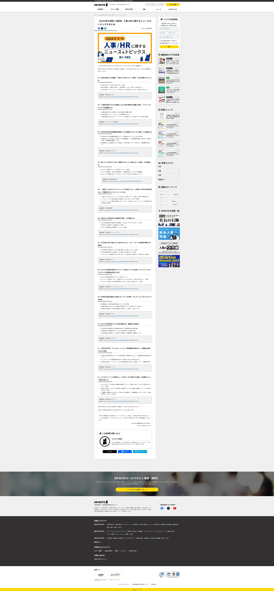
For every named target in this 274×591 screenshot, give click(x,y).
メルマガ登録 (172, 4)
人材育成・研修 (170, 531)
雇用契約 (175, 204)
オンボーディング (165, 198)
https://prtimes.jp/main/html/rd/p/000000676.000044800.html (124, 181)
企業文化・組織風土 (137, 531)
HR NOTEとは (132, 551)
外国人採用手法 (144, 524)
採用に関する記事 (99, 524)
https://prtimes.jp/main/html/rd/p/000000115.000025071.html (120, 234)
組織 (159, 171)
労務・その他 (165, 538)
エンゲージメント (165, 204)
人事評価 (129, 531)
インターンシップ (165, 191)
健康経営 (176, 194)
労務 (159, 175)
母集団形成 (175, 524)
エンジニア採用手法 (154, 524)
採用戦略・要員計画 (166, 524)
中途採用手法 (118, 524)
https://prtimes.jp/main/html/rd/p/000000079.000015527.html (120, 153)
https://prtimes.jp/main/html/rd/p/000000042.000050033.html (120, 340)
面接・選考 (110, 527)
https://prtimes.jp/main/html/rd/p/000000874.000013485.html (120, 210)
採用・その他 (117, 527)
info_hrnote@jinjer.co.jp (144, 425)
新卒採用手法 (110, 524)
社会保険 (109, 538)
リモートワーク (164, 201)
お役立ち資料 (108, 551)
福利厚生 (146, 538)
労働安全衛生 (139, 538)
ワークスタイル (148, 531)
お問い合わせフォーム (100, 559)
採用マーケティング (165, 194)
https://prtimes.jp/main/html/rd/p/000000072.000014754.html (120, 289)
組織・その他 (129, 534)
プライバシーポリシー (124, 584)
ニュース (158, 9)
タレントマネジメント (159, 531)
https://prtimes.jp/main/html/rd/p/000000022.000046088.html (120, 316)
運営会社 (153, 584)
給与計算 (152, 538)
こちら (176, 43)
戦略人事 (174, 201)
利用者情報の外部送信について (140, 584)
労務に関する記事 (99, 538)
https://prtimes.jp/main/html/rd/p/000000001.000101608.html (120, 124)
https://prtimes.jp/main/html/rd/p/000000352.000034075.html (120, 401)
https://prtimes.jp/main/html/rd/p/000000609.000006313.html (120, 261)
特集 (144, 9)
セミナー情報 (97, 551)
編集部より (161, 179)
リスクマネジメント (129, 538)
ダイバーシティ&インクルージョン (116, 531)
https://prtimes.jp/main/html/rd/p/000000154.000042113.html (120, 369)
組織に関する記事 (99, 531)
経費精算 (158, 538)
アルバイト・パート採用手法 (131, 524)
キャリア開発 (110, 534)
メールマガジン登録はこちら (135, 489)
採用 (159, 166)
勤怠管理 (121, 538)
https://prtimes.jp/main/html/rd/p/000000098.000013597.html (120, 97)
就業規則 (115, 538)
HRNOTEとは (173, 9)
